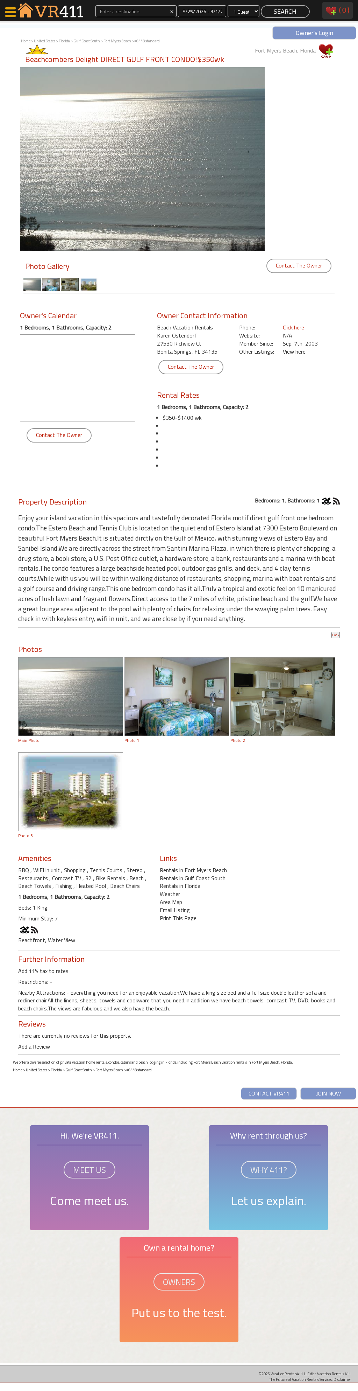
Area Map (171, 902)
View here (294, 351)
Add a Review (34, 1046)
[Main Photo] (70, 696)
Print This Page (178, 918)
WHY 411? (268, 1169)
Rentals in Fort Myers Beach (193, 870)
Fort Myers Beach (117, 41)
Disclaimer (342, 1379)
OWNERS (179, 1281)
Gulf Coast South (86, 41)
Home (25, 41)
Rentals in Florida (180, 886)
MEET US (89, 1169)
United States (44, 41)
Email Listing (175, 910)
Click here (293, 327)
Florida (64, 41)
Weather (170, 894)
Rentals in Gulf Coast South (192, 878)
